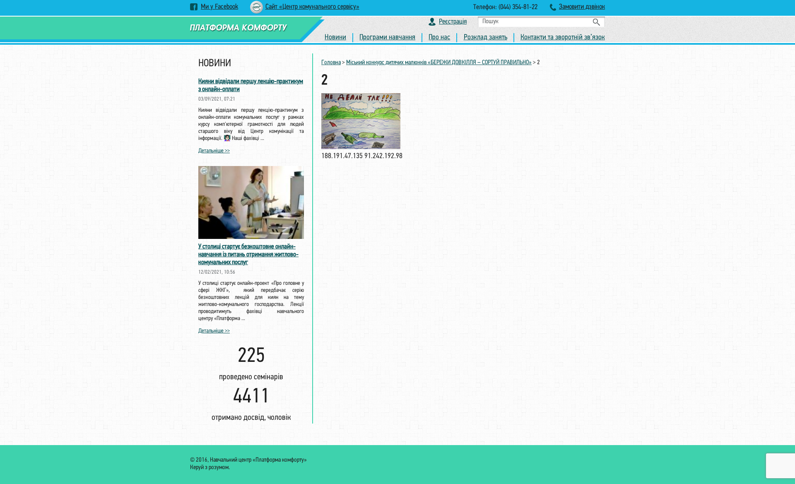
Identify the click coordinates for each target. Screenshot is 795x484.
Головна (331, 63)
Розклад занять (485, 37)
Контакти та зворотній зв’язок (562, 37)
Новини (335, 37)
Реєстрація (453, 21)
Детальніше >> (214, 151)
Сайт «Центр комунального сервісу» (312, 6)
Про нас (439, 37)
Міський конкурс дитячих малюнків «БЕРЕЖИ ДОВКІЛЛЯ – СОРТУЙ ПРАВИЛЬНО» (439, 63)
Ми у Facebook (219, 6)
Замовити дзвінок (582, 6)
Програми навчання (387, 37)
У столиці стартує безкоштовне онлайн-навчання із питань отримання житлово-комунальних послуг (248, 254)
